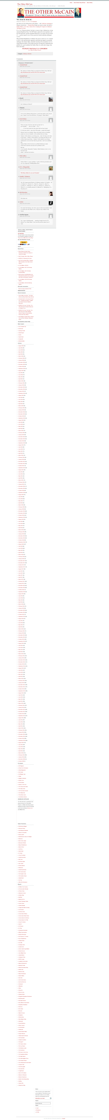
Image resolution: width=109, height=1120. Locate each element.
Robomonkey (21, 1017)
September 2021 (22, 467)
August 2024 (21, 395)
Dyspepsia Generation (23, 930)
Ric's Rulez (21, 1008)
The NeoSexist (21, 1050)
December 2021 (22, 461)
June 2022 (21, 449)
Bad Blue (20, 897)
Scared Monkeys (22, 1023)
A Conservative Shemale (23, 888)
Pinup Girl (20, 990)
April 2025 (21, 378)
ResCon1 (20, 1006)
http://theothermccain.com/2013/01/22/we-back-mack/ (33, 72)
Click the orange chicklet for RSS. (24, 288)
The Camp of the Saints (23, 786)
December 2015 (22, 610)
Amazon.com (30, 808)
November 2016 (22, 587)
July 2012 (20, 695)
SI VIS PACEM (21, 1027)
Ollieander (21, 986)
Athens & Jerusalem (22, 832)
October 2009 (21, 761)
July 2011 (20, 719)
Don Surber (21, 772)
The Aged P (21, 1041)
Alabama (25, 53)
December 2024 (22, 387)
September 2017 (22, 566)
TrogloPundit (21, 1070)
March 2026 (21, 356)
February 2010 (21, 754)
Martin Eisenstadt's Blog (23, 967)
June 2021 (21, 473)
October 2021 (21, 465)
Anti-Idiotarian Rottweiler (23, 830)
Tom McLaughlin (22, 1066)
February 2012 (21, 705)
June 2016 (21, 597)
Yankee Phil (21, 1083)
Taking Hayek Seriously (23, 1035)
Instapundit (21, 338)
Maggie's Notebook (22, 778)
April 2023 (21, 428)
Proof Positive (21, 782)
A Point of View (21, 891)
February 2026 (21, 358)
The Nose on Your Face (23, 1052)
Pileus (20, 988)
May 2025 (21, 376)
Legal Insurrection (22, 857)
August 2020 (21, 494)
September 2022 (22, 442)
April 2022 (21, 453)
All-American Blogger (23, 826)
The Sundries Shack (23, 875)
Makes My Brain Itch (23, 963)
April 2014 (21, 651)
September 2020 (22, 492)
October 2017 (21, 564)
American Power (22, 828)
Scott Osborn (23, 119)
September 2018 (22, 542)
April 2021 (21, 478)
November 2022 (22, 438)
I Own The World (22, 855)
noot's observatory (22, 979)
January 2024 (21, 409)
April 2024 (21, 403)
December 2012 (22, 684)
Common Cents (22, 911)
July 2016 (20, 595)
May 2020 (21, 500)
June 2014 (21, 647)
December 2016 (22, 585)
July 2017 (20, 571)
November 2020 (22, 488)
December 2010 (22, 734)
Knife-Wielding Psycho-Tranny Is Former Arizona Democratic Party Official (25, 313)
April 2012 (21, 701)
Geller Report (21, 332)
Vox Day (20, 880)
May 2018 (21, 550)
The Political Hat (22, 792)
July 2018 (20, 546)
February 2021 (21, 482)
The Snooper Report (23, 1060)
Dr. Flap (20, 928)
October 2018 (21, 540)
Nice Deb (20, 977)
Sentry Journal (21, 1025)
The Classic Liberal (22, 1043)
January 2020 (21, 509)
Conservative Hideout (23, 913)
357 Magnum (21, 765)
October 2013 (21, 664)
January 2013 (21, 682)
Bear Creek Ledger (22, 840)
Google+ (63, 1118)
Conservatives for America (24, 917)
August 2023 (21, 420)
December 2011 (22, 709)
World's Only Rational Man (24, 1079)
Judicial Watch (21, 955)
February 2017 (21, 581)
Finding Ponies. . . (22, 940)
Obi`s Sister (21, 863)
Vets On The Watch (22, 1072)
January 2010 (21, 757)
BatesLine (21, 838)
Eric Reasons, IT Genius (23, 936)
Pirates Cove (21, 780)
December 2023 (22, 411)
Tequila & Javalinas (22, 1039)
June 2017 (21, 573)
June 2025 (21, 374)
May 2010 (21, 748)
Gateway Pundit (22, 330)
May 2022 (21, 451)
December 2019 (22, 511)
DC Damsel (21, 926)
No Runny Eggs (22, 861)
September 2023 (22, 418)
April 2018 (21, 552)
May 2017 (21, 575)
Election (29, 53)
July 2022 (20, 447)
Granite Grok (21, 946)
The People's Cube (22, 873)
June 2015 (21, 622)
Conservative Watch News (24, 915)
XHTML (37, 1112)
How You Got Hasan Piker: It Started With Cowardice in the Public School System (26, 262)
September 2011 (22, 715)
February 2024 (21, 407)
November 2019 (22, 513)
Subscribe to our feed (40, 1098)
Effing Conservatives (23, 932)
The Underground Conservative (25, 1062)
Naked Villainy (21, 975)
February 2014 (21, 655)
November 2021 (22, 463)
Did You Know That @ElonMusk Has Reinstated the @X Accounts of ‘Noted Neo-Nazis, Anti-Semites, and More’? (26, 276)
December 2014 (22, 635)
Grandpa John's (22, 944)
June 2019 (21, 523)
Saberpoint (21, 1021)
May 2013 (21, 674)
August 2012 (21, 692)
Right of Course (22, 1012)
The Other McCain (24, 4)
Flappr (20, 776)
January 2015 (21, 633)
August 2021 (21, 469)
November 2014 (22, 637)
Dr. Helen (20, 853)
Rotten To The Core (22, 784)
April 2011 (20, 726)
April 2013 (21, 676)
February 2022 (21, 457)
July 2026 (20, 347)
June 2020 (21, 498)
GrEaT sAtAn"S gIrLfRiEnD (24, 948)
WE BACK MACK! (24, 19)
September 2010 (22, 740)
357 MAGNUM (21, 233)
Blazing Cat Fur (22, 899)
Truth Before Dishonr (23, 796)
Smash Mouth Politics (23, 1031)
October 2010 (21, 738)
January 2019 (21, 533)
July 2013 (20, 670)
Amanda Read (31, 25)
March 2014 (21, 653)
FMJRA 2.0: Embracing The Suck (25, 258)
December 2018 (22, 535)
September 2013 (22, 666)
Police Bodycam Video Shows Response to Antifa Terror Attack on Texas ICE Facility (25, 253)
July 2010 (20, 744)
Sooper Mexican (22, 1033)
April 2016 (21, 602)
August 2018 (21, 544)
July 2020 (20, 496)
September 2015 (22, 616)
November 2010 (22, 736)
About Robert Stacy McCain (79, 2)
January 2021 (21, 484)
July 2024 (20, 397)
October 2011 (21, 713)
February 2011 (21, 730)
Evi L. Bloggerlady (25, 167)
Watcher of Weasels (22, 1074)
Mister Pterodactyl (22, 973)
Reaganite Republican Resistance (25, 996)
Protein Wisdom (22, 865)
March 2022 (21, 455)
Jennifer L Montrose (25, 176)
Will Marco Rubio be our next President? (30, 173)
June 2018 (21, 548)
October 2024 (21, 391)
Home (71, 2)
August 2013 (21, 668)
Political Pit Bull (21, 994)
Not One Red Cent (22, 981)
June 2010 (21, 746)
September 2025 (22, 368)
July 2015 (20, 620)
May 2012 (21, 699)
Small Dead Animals (22, 869)
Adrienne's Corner (22, 893)
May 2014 (21, 649)
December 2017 (22, 560)
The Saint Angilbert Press (23, 1058)
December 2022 (22, 436)
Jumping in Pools (22, 957)
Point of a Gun (21, 992)
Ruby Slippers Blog (22, 1019)
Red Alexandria (21, 998)
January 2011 (21, 732)
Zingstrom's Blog (22, 1085)
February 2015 (21, 630)
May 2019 (21, 525)
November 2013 (22, 661)
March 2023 (21, 430)
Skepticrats (21, 1029)
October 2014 (21, 639)
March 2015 (21, 628)
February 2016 (21, 606)
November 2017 (22, 562)
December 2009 (22, 759)
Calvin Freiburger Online (23, 901)
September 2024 (22, 393)
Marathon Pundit (22, 965)
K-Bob (21, 202)
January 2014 (21, 657)
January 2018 (21, 558)
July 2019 (20, 521)
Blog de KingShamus (23, 844)
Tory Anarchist (21, 1068)
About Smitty (89, 2)
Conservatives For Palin (23, 919)
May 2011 (20, 723)
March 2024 (21, 405)
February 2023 (21, 432)
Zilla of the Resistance (23, 882)
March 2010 (21, 752)
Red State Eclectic (22, 1000)
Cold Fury (21, 849)
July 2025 (20, 372)
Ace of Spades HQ (22, 326)
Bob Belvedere (23, 192)
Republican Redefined (23, 1004)
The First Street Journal (23, 790)
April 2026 (21, 354)
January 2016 (21, 608)
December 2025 (22, 362)
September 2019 (22, 517)
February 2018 (21, 556)
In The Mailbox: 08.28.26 (23, 265)
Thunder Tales (21, 1064)
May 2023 (21, 426)
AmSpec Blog (21, 895)
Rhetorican (21, 867)
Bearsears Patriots (22, 842)
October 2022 (21, 440)
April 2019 (21, 527)
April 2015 (21, 626)
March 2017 (21, 579)
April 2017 (21, 577)
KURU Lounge (21, 959)
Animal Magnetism (22, 770)
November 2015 (22, 612)
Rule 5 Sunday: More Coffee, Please (26, 256)
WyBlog (20, 1081)
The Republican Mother (23, 1054)
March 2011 (21, 728)
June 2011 (21, 721)
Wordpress (38, 1110)
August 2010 (21, 742)
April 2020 (21, 502)
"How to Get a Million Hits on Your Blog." (25, 237)
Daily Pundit (21, 851)
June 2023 (21, 424)
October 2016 (21, 589)
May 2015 (21, 624)
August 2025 (21, 370)
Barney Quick (21, 834)
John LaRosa (23, 156)
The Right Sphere (22, 1056)
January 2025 (21, 385)
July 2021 (20, 471)
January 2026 (21, 360)
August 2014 (21, 643)
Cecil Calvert (21, 909)
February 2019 (21, 531)
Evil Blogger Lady (22, 774)
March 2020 (21, 504)
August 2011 (21, 717)
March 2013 (21, 678)
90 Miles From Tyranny (23, 886)
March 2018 (21, 554)
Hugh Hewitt (21, 336)
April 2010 (21, 750)
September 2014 (22, 641)
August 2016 (21, 593)
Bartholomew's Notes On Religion (25, 836)
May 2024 (21, 401)
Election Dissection (22, 934)
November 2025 (22, 364)
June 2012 (21, 697)
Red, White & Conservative (24, 1002)
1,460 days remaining (46, 23)
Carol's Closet (21, 903)
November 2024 (22, 389)
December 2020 (22, 486)
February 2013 (21, 680)
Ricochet (20, 1010)
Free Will (20, 942)
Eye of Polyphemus (22, 938)
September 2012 (22, 690)
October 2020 (21, 490)
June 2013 (21, 672)
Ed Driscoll (21, 328)
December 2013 (22, 659)
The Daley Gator (22, 788)
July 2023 (20, 422)
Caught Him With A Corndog (24, 907)
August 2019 (21, 519)
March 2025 (21, 380)
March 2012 (21, 703)
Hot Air (20, 334)
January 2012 (21, 707)
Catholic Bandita (22, 905)
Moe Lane (21, 859)
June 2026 (21, 349)
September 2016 (22, 591)
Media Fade (21, 969)
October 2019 (21, 515)
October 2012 (21, 688)
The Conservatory (22, 871)
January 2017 (21, 583)
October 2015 (21, 614)
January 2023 (21, 434)
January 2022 (21, 459)
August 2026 (21, 345)
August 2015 (21, 618)
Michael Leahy (21, 971)
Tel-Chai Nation (22, 1037)
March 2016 (21, 604)
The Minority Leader (22, 1048)
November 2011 (22, 711)
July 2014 (20, 645)
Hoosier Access (22, 950)
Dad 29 (20, 924)
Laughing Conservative (23, 961)
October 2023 (21, 416)
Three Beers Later (22, 794)
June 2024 (21, 399)
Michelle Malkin (21, 341)
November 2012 (22, 686)
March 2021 (21, 480)
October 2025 (21, 366)
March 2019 (21, 529)
